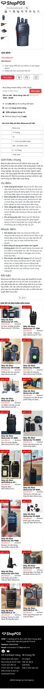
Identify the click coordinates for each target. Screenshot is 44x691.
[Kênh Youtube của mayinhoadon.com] (8, 651)
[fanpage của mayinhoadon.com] (3, 651)
